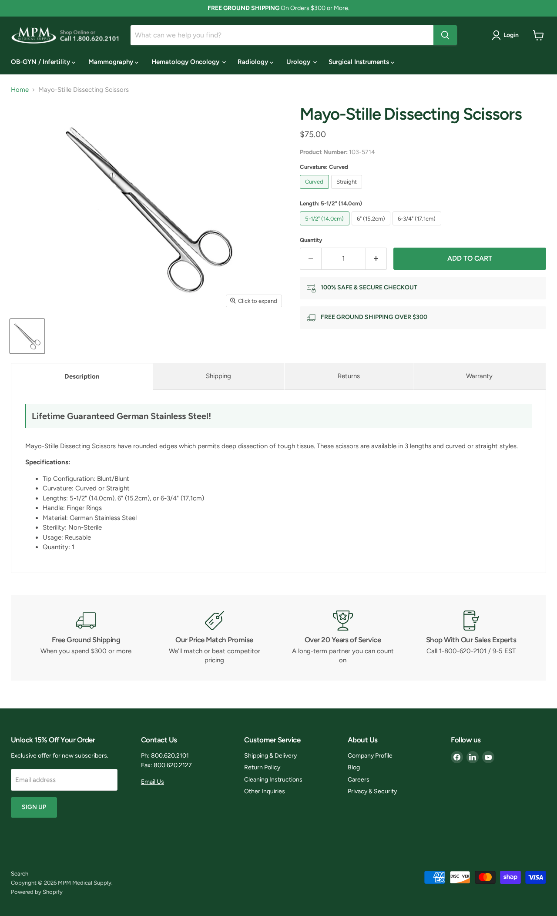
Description (82, 376)
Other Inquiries (264, 791)
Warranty (479, 376)
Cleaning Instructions (273, 779)
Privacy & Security (372, 791)
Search (19, 873)
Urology (299, 62)
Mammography (111, 62)
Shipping (218, 376)
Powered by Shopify (37, 892)
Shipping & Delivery (270, 755)
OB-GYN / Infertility (41, 62)
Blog (354, 767)
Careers (358, 779)
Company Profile (370, 755)
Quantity (311, 240)
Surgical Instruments (360, 62)
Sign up (34, 807)
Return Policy (262, 767)
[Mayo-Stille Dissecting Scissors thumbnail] (27, 336)
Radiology (254, 62)
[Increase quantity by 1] (376, 258)
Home (20, 90)
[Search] (445, 35)
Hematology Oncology (186, 62)
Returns (349, 376)
